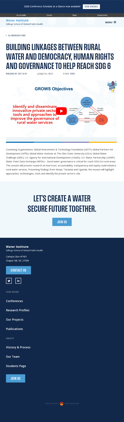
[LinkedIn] (18, 281)
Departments (102, 15)
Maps (74, 15)
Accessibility (21, 15)
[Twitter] (9, 281)
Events (49, 15)
